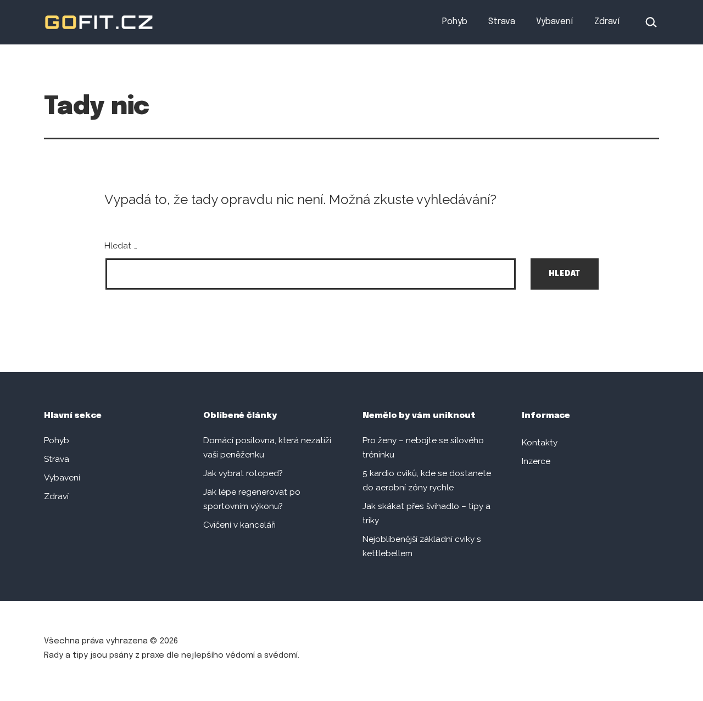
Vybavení (554, 21)
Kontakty (539, 443)
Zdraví (607, 21)
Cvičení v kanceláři (239, 525)
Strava (501, 21)
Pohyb (454, 21)
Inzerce (536, 461)
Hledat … (120, 246)
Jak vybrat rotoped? (243, 473)
